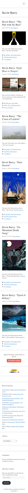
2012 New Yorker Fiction (10, 284)
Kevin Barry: (12, 69)
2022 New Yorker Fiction (10, 57)
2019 (9, 105)
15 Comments (7, 219)
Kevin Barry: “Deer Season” (12, 163)
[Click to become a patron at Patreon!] (14, 362)
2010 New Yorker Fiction (10, 344)
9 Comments (7, 346)
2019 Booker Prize (15, 105)
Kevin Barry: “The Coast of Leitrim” (11, 117)
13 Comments (7, 59)
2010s (5, 105)
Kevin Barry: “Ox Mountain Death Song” (11, 230)
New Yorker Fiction (16, 55)
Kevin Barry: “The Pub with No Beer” (12, 23)
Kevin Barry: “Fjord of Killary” (14, 296)
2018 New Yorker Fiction (10, 151)
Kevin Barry (7, 55)
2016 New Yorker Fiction (10, 216)
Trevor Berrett (5, 390)
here (12, 461)
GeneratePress (14, 490)
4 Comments (7, 154)
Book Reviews (7, 103)
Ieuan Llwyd (5, 419)
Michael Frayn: (16, 419)
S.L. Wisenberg (6, 411)
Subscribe (6, 483)
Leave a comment (8, 107)
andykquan (5, 407)
